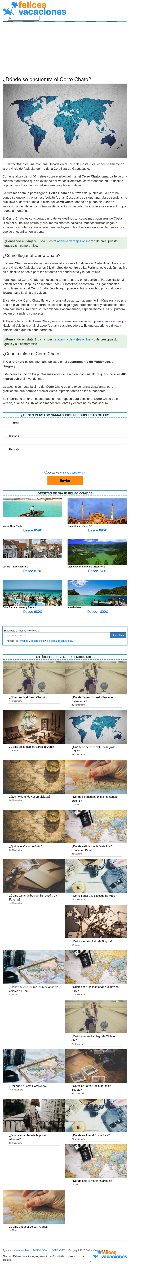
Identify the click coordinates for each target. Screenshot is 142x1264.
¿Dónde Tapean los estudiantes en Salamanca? (93, 699)
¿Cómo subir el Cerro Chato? (27, 697)
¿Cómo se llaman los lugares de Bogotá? (91, 1088)
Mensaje (14, 449)
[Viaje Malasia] (97, 596)
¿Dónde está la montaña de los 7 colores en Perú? (92, 848)
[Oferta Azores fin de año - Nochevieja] (97, 552)
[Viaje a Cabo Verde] (32, 507)
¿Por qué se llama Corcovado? (28, 1086)
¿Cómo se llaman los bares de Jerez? (32, 747)
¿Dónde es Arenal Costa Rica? (91, 1135)
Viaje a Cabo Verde (12, 526)
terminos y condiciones (31, 640)
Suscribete (118, 635)
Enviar (65, 480)
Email (16, 422)
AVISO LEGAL (40, 1250)
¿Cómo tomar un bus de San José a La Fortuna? (33, 897)
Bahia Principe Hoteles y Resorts (19, 607)
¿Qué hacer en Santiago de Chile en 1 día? (95, 1038)
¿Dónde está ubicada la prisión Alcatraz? (28, 1137)
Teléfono (14, 436)
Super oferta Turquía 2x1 (80, 526)
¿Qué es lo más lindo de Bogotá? (92, 941)
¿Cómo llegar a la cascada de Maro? (94, 896)
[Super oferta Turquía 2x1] (97, 515)
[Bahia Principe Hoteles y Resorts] (32, 598)
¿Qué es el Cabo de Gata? (25, 846)
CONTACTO (58, 1250)
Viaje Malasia (74, 607)
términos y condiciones (72, 472)
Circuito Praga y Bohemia (15, 566)
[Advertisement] (65, 50)
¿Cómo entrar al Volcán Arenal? (28, 1227)
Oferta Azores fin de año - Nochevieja (86, 566)
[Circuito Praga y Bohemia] (32, 548)
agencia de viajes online (73, 241)
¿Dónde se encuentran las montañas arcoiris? (94, 799)
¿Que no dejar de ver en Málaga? (29, 796)
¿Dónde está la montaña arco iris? (93, 1181)
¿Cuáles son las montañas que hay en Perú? (95, 989)
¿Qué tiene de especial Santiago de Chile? (94, 749)
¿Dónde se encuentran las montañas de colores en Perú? (33, 989)
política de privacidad (60, 640)
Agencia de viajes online (16, 1250)
